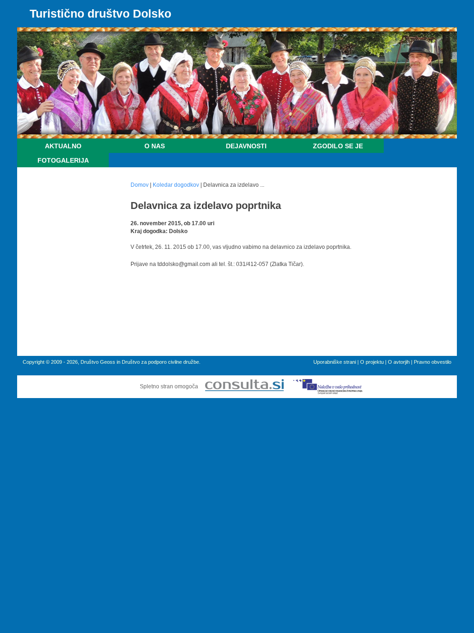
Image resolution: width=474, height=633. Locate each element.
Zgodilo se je (338, 146)
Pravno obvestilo (432, 362)
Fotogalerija (63, 160)
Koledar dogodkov (176, 185)
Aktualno (63, 146)
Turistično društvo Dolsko (100, 13)
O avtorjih (399, 362)
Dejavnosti (246, 146)
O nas (154, 146)
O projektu (372, 362)
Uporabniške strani (334, 362)
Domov (140, 185)
